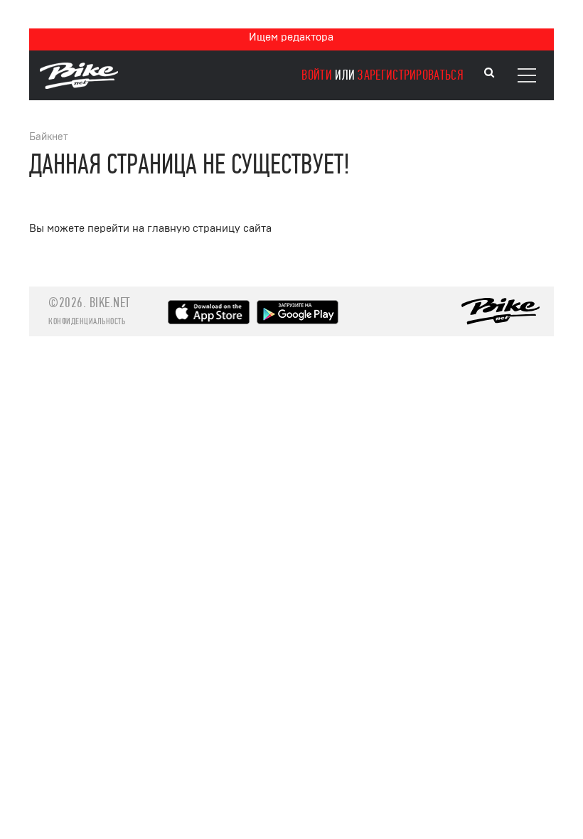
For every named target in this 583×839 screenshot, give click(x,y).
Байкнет (48, 137)
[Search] (489, 73)
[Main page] (79, 85)
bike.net (110, 302)
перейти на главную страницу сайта (179, 228)
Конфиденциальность (86, 321)
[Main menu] (527, 75)
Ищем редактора (291, 37)
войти (316, 75)
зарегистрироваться (410, 75)
